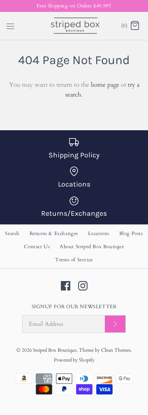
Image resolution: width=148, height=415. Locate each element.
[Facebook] (65, 285)
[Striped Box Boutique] (74, 26)
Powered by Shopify (74, 360)
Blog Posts (131, 233)
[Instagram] (83, 285)
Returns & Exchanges (54, 233)
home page (105, 85)
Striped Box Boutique (54, 350)
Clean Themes (116, 350)
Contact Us (37, 246)
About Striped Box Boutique (92, 246)
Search (12, 233)
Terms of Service (74, 259)
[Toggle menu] (10, 25)
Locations (98, 233)
